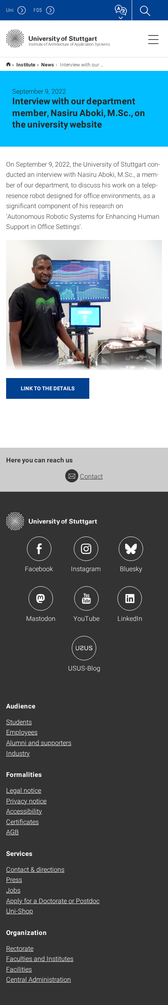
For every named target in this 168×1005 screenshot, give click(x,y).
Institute (25, 64)
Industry (18, 753)
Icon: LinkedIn (129, 598)
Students (19, 721)
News (47, 64)
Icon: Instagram (86, 549)
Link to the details (48, 388)
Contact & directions (35, 869)
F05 (37, 10)
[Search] (144, 10)
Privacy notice (26, 800)
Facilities (19, 969)
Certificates (22, 821)
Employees (22, 732)
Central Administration (38, 979)
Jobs (13, 890)
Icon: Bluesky (131, 549)
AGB (12, 831)
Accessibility (24, 811)
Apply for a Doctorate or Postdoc (52, 900)
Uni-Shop (19, 910)
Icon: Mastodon (41, 598)
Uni (9, 10)
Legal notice (23, 790)
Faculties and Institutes (39, 958)
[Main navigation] (153, 39)
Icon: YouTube (86, 598)
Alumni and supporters (38, 742)
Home (8, 64)
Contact (91, 476)
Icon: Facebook (39, 549)
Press (14, 879)
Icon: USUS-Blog (84, 648)
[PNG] (84, 305)
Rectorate (19, 948)
